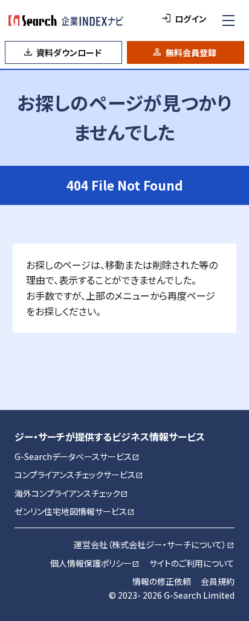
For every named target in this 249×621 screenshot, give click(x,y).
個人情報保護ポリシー (95, 563)
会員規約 (217, 581)
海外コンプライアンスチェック (71, 493)
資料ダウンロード (69, 52)
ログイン (191, 19)
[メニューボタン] (228, 20)
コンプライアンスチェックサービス (79, 474)
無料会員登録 (191, 52)
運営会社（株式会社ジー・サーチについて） (154, 544)
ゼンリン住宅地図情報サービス (75, 511)
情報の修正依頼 (161, 581)
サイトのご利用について (191, 563)
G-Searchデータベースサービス (77, 456)
